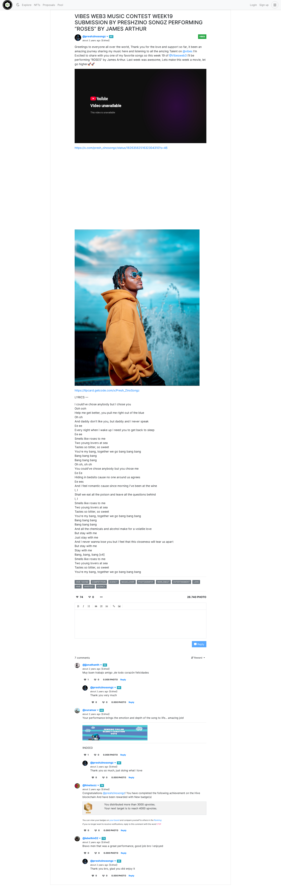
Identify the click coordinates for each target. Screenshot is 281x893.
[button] (274, 4)
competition (99, 582)
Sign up (264, 5)
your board (114, 820)
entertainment (181, 582)
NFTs (37, 5)
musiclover (127, 582)
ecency (114, 582)
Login (253, 5)
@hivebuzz (89, 785)
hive (78, 586)
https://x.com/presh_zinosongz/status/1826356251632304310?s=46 (121, 147)
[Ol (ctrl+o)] (101, 606)
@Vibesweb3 (178, 55)
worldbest (163, 582)
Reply (200, 644)
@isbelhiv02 (90, 838)
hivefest (89, 586)
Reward (198, 657)
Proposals (49, 5)
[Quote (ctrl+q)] (96, 606)
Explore (26, 5)
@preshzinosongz (94, 36)
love (196, 582)
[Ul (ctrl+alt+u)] (107, 606)
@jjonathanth (91, 664)
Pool (60, 5)
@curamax (89, 710)
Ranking (157, 820)
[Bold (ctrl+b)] (78, 606)
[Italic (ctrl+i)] (83, 606)
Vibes (202, 36)
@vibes (187, 51)
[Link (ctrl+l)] (114, 606)
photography (145, 582)
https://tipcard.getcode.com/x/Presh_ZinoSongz (107, 390)
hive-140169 (82, 582)
